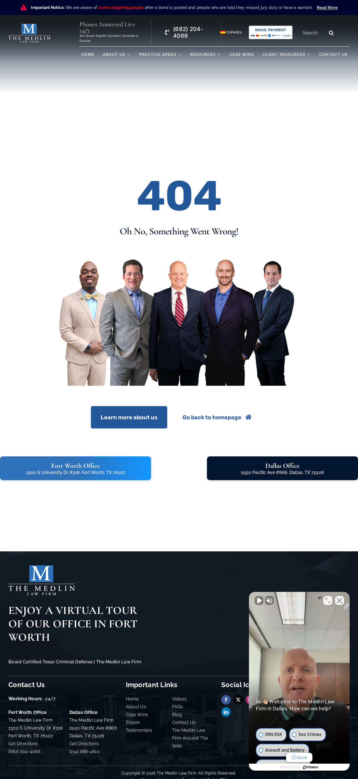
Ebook (133, 722)
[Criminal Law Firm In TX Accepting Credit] (270, 27)
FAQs (177, 706)
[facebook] (226, 699)
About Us (136, 706)
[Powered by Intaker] (310, 767)
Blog (177, 714)
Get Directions (23, 743)
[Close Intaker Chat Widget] (339, 600)
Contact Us (184, 722)
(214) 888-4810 (84, 751)
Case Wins (137, 714)
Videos (179, 699)
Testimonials (139, 730)
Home (132, 699)
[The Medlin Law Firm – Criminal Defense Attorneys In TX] (29, 26)
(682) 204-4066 (24, 751)
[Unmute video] (259, 600)
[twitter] (238, 699)
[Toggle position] (327, 600)
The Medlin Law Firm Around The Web (190, 738)
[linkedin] (226, 712)
